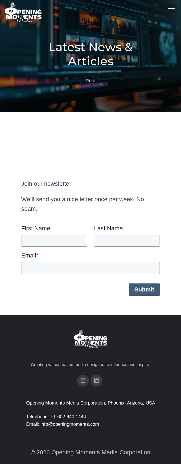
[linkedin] (96, 381)
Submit (144, 289)
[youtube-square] (83, 381)
